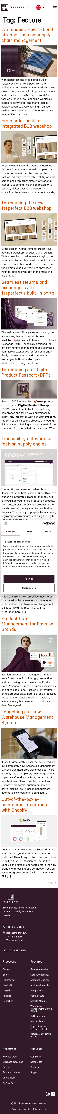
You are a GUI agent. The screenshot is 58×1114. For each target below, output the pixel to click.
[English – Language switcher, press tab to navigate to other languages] (40, 7)
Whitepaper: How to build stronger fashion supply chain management (27, 35)
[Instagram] (48, 1094)
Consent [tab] (10, 531)
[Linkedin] (53, 1094)
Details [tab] (29, 531)
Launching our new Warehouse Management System (27, 717)
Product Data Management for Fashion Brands (27, 624)
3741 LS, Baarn (14, 936)
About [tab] (47, 531)
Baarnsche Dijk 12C (16, 932)
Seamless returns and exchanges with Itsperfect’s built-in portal (28, 288)
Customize (27, 588)
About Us (36, 1049)
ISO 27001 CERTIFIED (14, 950)
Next (52, 883)
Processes (9, 961)
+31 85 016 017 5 (15, 927)
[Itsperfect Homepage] (10, 898)
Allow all (29, 579)
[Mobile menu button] (55, 8)
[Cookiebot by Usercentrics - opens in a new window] (42, 524)
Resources (9, 1049)
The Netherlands (15, 940)
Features (36, 961)
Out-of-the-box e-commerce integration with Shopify (24, 805)
